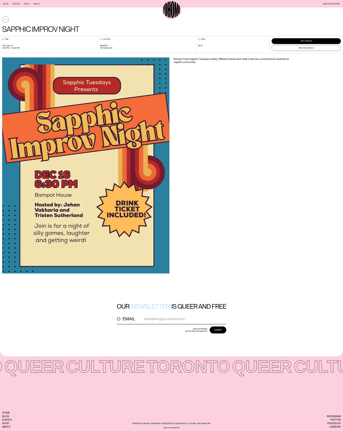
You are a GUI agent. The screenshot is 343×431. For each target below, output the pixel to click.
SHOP (26, 4)
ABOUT (36, 4)
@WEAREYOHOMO (331, 4)
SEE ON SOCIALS (306, 48)
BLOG (5, 4)
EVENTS (16, 4)
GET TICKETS (306, 41)
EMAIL (129, 318)
